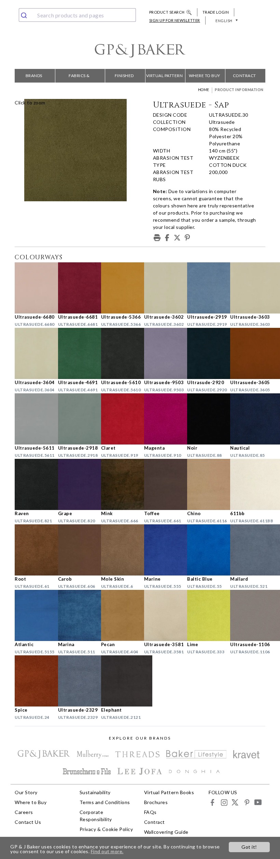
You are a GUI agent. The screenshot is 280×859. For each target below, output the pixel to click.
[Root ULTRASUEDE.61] (32, 550)
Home (203, 90)
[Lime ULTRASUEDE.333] (204, 615)
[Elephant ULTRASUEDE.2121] (118, 681)
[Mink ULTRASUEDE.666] (118, 484)
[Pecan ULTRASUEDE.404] (118, 615)
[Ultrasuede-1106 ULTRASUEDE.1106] (247, 615)
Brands (34, 75)
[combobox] (77, 15)
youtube (258, 802)
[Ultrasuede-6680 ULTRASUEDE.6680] (32, 288)
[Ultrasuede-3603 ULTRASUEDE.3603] (247, 288)
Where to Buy (204, 75)
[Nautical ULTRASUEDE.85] (247, 419)
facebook (212, 802)
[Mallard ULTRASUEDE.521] (247, 550)
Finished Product (124, 78)
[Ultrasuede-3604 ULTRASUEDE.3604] (32, 353)
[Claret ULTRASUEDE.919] (118, 419)
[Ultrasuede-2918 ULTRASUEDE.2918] (75, 419)
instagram (224, 802)
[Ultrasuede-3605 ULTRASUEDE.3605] (247, 353)
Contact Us (28, 822)
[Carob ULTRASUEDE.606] (75, 550)
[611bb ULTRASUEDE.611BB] (247, 484)
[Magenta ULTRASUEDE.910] (161, 419)
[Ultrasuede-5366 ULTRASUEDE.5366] (118, 288)
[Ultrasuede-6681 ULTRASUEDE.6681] (75, 288)
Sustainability (95, 792)
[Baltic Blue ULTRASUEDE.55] (204, 550)
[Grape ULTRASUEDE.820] (75, 484)
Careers (24, 812)
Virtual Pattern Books (164, 78)
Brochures (156, 802)
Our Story (26, 792)
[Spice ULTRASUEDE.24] (32, 681)
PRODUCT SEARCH (167, 12)
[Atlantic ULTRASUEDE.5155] (32, 615)
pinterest (246, 802)
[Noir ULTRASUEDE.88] (204, 419)
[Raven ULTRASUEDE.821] (32, 484)
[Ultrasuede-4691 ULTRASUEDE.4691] (75, 353)
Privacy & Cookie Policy (106, 829)
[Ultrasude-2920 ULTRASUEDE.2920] (204, 353)
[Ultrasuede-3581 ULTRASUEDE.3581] (161, 615)
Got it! (249, 847)
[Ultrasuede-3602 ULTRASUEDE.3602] (161, 288)
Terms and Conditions (105, 802)
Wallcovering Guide (166, 832)
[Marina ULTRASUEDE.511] (75, 615)
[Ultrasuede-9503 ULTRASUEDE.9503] (161, 353)
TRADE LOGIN (215, 12)
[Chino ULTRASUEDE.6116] (204, 484)
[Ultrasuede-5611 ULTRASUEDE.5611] (32, 419)
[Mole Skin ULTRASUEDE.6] (118, 550)
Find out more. (107, 851)
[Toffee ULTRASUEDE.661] (161, 484)
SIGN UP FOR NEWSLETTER (174, 20)
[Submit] (26, 15)
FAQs (150, 812)
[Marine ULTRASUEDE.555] (161, 550)
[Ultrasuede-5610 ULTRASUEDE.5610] (118, 353)
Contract (244, 75)
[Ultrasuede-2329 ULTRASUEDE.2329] (75, 681)
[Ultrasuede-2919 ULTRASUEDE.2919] (204, 288)
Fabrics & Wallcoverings (79, 78)
